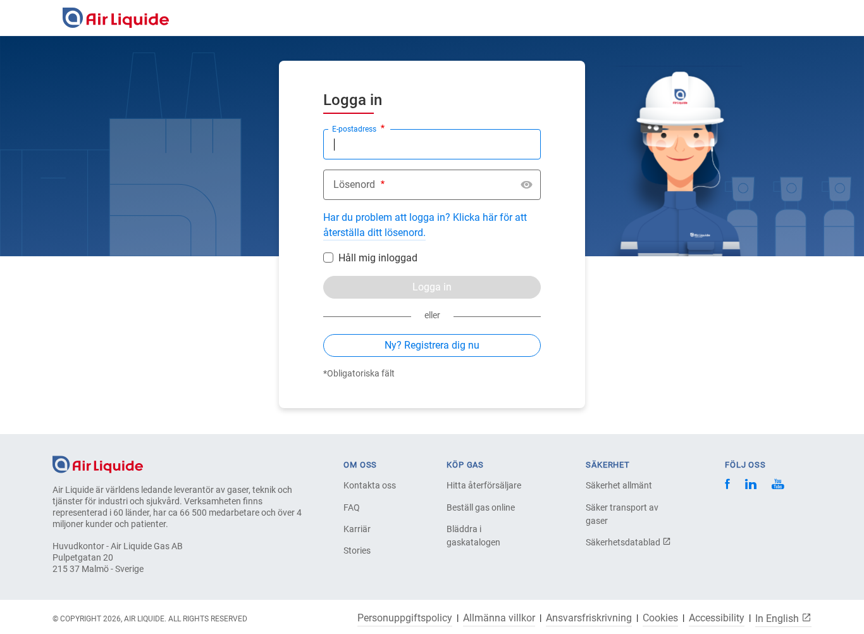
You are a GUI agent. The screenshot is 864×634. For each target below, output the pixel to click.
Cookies (660, 618)
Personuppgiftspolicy (404, 618)
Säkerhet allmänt (619, 485)
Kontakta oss (369, 485)
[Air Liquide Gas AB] (116, 18)
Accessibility (716, 618)
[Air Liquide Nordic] (778, 485)
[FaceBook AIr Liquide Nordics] (727, 485)
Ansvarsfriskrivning (589, 618)
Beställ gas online (481, 507)
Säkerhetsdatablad (624, 542)
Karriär (357, 529)
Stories (357, 550)
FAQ (351, 507)
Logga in (432, 287)
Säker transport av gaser (622, 514)
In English (778, 618)
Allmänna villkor (499, 618)
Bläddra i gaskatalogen (473, 535)
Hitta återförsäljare (484, 485)
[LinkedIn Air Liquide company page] (750, 485)
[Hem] (97, 463)
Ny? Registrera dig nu (432, 345)
